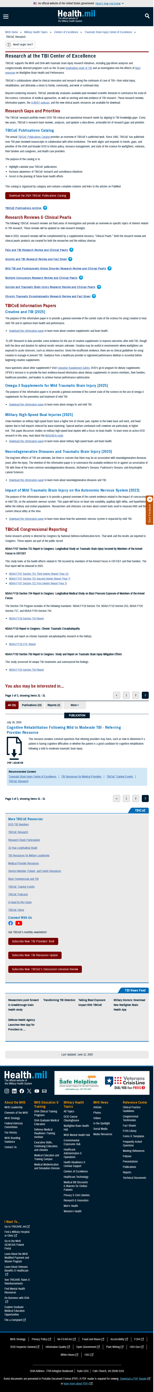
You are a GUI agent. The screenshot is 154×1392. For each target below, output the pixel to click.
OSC (87, 1355)
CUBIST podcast (40, 103)
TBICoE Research (18, 781)
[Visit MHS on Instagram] (7, 1092)
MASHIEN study (54, 436)
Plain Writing (113, 1347)
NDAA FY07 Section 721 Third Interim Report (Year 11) (39, 574)
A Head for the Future (20, 902)
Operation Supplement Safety (73, 368)
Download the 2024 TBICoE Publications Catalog (35, 196)
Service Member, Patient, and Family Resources (34, 871)
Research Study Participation (24, 840)
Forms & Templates (133, 1136)
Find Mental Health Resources (15, 1290)
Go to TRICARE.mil (15, 1227)
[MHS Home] (28, 1085)
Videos (97, 1118)
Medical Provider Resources (23, 863)
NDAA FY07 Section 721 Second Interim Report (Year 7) (39, 579)
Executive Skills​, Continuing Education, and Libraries (46, 1146)
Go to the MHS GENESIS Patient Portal (14, 1244)
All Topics (69, 1111)
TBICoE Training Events (120, 776)
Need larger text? (23, 44)
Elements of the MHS (16, 1113)
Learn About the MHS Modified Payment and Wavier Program (17, 1257)
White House (68, 1355)
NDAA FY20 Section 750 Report (26, 670)
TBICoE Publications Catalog (34, 137)
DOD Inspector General (23, 1347)
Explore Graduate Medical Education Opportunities (15, 1310)
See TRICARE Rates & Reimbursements (17, 1281)
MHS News (100, 1102)
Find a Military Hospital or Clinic (17, 1233)
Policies (127, 1156)
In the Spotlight (101, 1123)
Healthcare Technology (76, 1177)
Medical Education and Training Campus (46, 1157)
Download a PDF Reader (133, 1379)
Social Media (100, 1129)
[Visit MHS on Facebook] (22, 1092)
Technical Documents (134, 1178)
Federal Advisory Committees (14, 1125)
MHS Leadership (14, 1107)
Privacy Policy (40, 1339)
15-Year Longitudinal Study (22, 848)
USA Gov (135, 1347)
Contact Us (11, 1147)
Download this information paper (26, 331)
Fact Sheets (129, 1126)
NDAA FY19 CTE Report (22, 644)
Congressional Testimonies (130, 1118)
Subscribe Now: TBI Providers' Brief (33, 941)
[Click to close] (150, 499)
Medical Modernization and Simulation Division (47, 1166)
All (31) (12, 705)
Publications (129, 1167)
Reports (127, 1172)
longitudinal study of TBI (79, 68)
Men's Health (71, 1206)
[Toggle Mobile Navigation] (6, 16)
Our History (11, 1132)
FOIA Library (130, 1131)
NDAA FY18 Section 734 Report (26, 618)
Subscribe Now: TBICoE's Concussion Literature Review (45, 969)
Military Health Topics (74, 1104)
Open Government (86, 1347)
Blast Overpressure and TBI (23, 879)
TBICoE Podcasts (18, 894)
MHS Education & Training (46, 1104)
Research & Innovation (76, 1200)
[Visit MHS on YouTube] (37, 1092)
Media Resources (102, 1134)
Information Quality (56, 1347)
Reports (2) (54, 705)
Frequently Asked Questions (132, 1143)
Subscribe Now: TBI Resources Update (35, 955)
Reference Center (135, 1102)
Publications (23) (32, 705)
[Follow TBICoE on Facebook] (11, 924)
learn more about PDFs (76, 1383)
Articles (97, 1107)
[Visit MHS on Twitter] (29, 1092)
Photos (97, 1113)
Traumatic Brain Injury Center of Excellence (33, 776)
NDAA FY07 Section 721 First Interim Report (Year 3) (38, 583)
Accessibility (117, 1339)
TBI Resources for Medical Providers (81, 776)
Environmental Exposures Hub (72, 1142)
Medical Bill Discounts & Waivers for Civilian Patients (76, 1186)
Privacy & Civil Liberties (77, 1195)
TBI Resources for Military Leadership (28, 855)
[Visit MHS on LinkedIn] (14, 1092)
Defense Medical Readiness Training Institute (44, 1133)
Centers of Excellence (76, 1171)
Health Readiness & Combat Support (74, 1164)
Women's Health (73, 1211)
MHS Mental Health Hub (77, 1135)
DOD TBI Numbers (18, 824)
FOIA (137, 1339)
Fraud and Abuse (91, 1339)
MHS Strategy (12, 1118)
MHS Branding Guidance (12, 1140)
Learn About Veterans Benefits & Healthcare (16, 1268)
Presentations (130, 1161)
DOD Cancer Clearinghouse (71, 1118)
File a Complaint (13, 1320)
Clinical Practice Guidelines (131, 1109)
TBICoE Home (16, 910)
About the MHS (15, 1102)
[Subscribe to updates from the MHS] (44, 1092)
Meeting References (134, 1151)
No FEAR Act (64, 1339)
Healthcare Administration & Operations (73, 1153)
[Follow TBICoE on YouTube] (19, 924)
